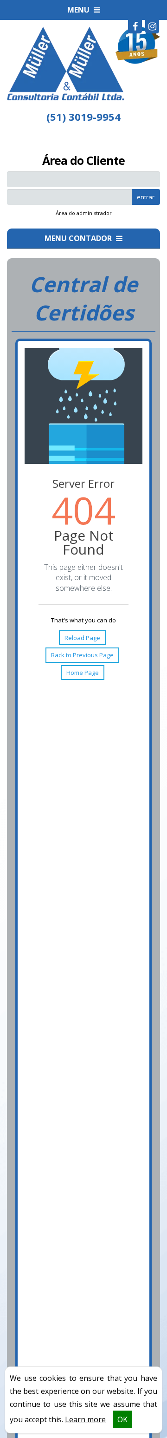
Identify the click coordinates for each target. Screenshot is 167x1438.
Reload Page (82, 638)
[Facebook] (135, 26)
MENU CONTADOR (79, 238)
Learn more (85, 1419)
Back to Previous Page (82, 655)
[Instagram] (152, 26)
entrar (145, 197)
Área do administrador (84, 212)
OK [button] (122, 1419)
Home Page (82, 672)
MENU (79, 10)
